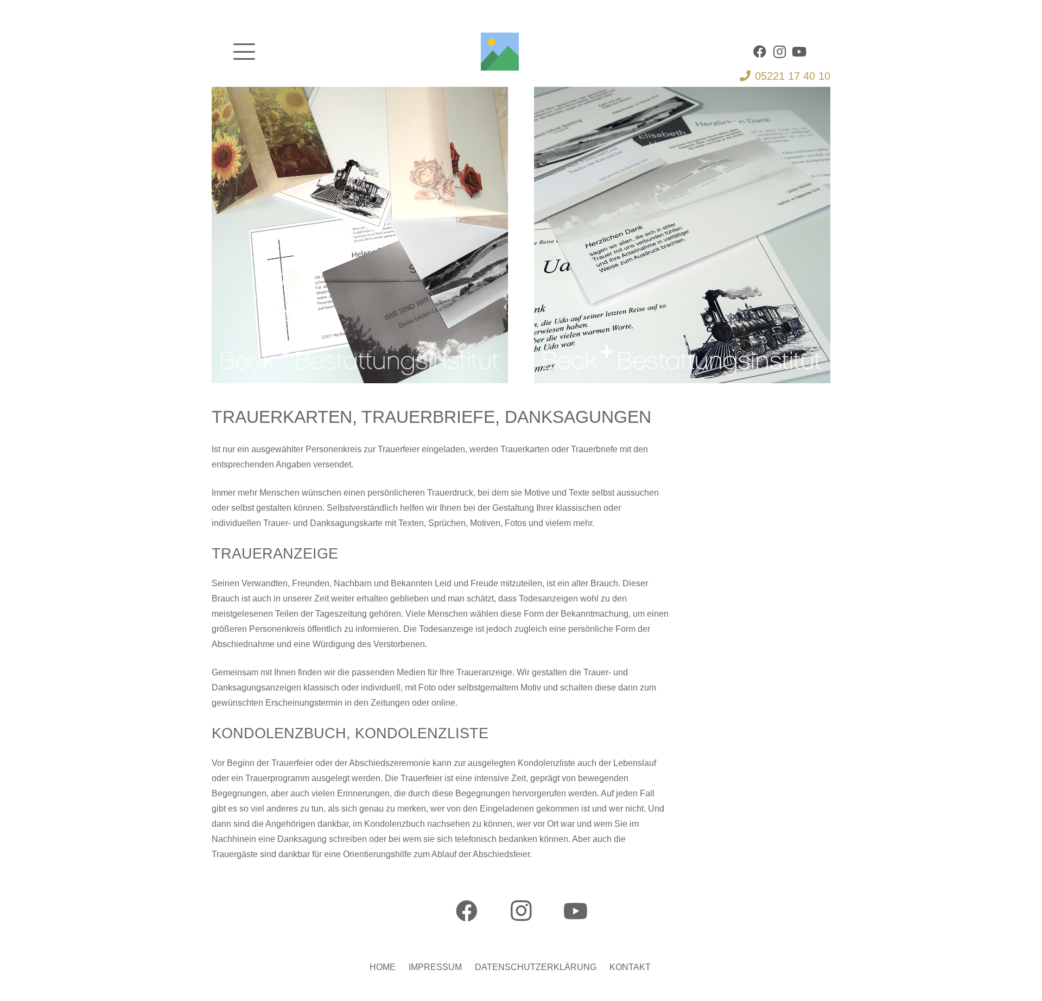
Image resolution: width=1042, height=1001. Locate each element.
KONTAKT (630, 967)
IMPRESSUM (435, 967)
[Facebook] (760, 52)
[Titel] (500, 52)
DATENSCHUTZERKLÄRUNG (535, 967)
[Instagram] (779, 52)
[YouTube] (799, 52)
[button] (244, 51)
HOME (383, 967)
